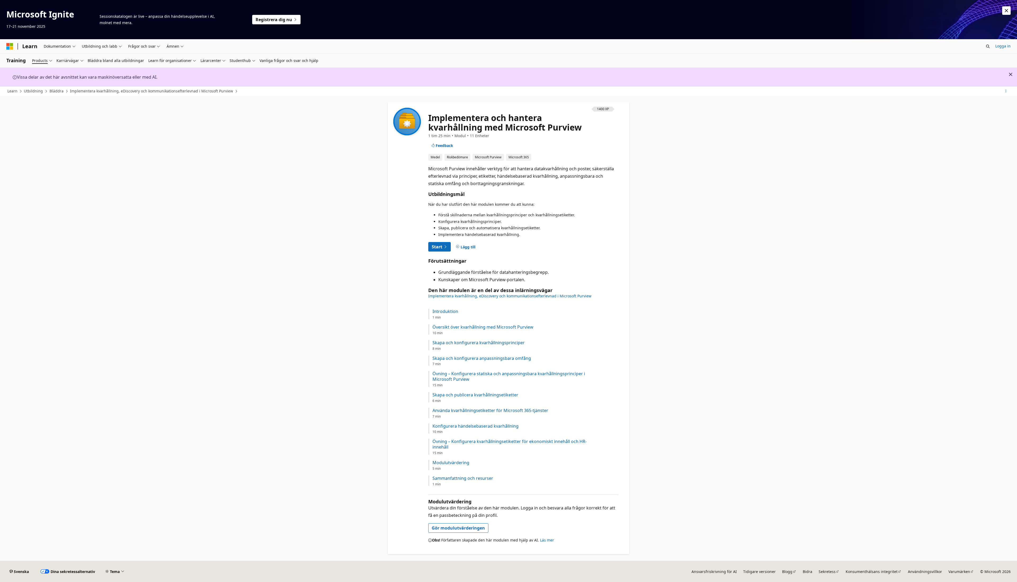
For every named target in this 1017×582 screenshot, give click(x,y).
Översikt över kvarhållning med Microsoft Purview (482, 327)
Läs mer (547, 540)
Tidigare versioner (759, 571)
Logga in (1003, 45)
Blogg (787, 571)
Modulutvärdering (450, 462)
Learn (12, 90)
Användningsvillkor (925, 571)
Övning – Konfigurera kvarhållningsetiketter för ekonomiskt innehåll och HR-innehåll (509, 444)
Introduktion (445, 311)
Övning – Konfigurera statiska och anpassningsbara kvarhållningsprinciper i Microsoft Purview (508, 376)
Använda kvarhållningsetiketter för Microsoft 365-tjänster (490, 410)
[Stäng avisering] (1006, 10)
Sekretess (827, 571)
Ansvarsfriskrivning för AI (714, 571)
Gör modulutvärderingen (458, 528)
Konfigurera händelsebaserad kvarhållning (475, 426)
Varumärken (959, 571)
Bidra (807, 571)
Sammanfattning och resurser (462, 478)
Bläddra (57, 90)
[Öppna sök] (988, 46)
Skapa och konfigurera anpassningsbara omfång (481, 358)
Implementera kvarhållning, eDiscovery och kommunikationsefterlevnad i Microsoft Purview (151, 90)
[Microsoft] (9, 46)
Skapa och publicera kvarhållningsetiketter (475, 395)
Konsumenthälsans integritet (872, 571)
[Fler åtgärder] (1006, 91)
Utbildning (33, 90)
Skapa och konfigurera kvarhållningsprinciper (478, 343)
